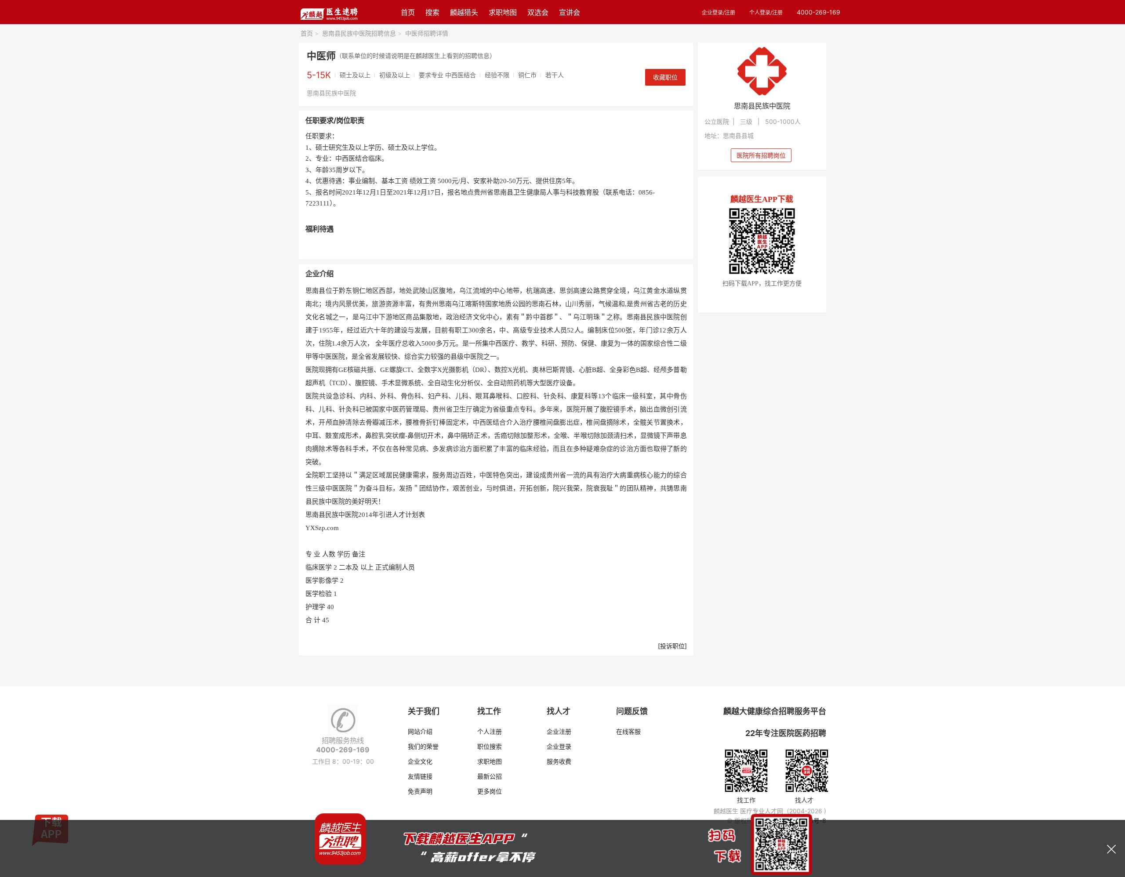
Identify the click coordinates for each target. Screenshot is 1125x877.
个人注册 (489, 731)
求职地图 (503, 12)
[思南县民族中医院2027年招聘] (762, 71)
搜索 (432, 12)
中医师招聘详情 (426, 33)
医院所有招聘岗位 (761, 155)
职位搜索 (489, 746)
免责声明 (420, 791)
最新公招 (489, 776)
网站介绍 (420, 731)
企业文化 (420, 761)
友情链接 (420, 776)
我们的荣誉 (423, 746)
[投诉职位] (672, 646)
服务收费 (559, 761)
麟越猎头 (464, 12)
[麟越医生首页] (329, 12)
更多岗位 (489, 791)
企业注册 (559, 731)
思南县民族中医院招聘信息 (362, 33)
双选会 (537, 12)
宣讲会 (569, 12)
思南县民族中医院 (331, 93)
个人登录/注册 (766, 12)
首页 (408, 12)
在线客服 (628, 731)
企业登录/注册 (718, 12)
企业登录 (559, 746)
